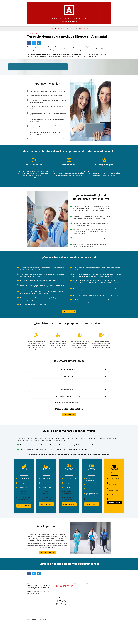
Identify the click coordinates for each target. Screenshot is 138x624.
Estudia (52, 28)
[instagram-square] (61, 586)
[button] (69, 369)
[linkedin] (72, 586)
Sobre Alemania (70, 28)
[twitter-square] (65, 586)
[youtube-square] (68, 586)
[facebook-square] (57, 586)
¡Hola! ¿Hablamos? (61, 605)
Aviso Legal (59, 603)
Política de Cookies (61, 600)
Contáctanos (82, 28)
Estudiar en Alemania (32, 33)
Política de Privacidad (62, 601)
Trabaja (60, 28)
